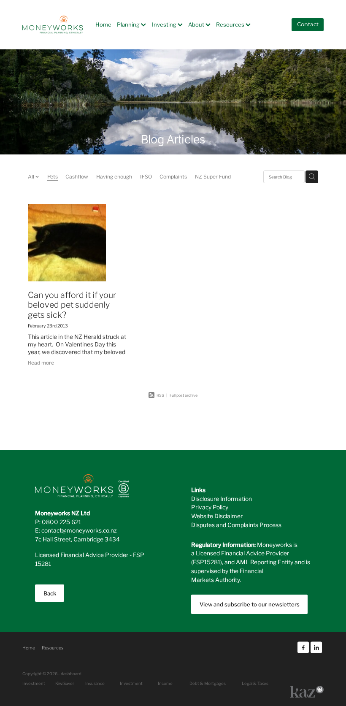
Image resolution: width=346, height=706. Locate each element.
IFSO (146, 176)
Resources (231, 24)
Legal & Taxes (255, 683)
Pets (52, 176)
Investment (131, 683)
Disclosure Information (221, 498)
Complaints (173, 176)
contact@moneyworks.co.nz (79, 530)
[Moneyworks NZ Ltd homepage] (52, 24)
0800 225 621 (61, 521)
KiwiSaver (64, 683)
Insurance (95, 683)
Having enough (114, 176)
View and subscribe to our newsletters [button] (250, 604)
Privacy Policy (209, 507)
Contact (308, 24)
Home (103, 24)
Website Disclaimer (217, 515)
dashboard (71, 673)
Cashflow (76, 176)
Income (165, 683)
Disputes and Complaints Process (236, 524)
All (31, 176)
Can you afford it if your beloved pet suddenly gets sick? (72, 304)
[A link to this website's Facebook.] (303, 647)
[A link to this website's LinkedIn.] (316, 647)
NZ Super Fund (213, 176)
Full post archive (183, 395)
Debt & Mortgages (207, 683)
